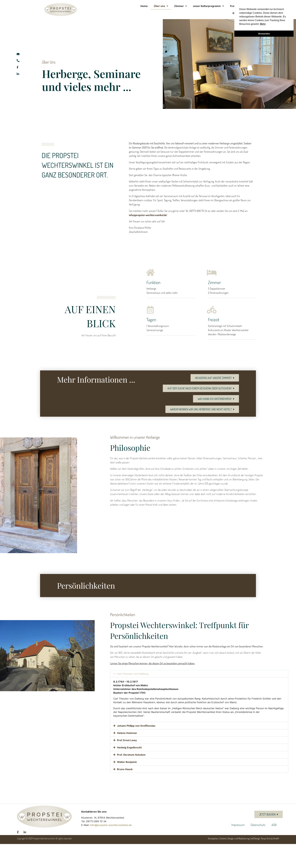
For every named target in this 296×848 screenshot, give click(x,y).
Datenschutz (258, 825)
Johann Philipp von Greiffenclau (136, 725)
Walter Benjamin (127, 761)
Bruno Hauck (125, 769)
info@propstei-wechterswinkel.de (148, 215)
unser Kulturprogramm (207, 6)
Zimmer (179, 6)
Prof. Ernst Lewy (127, 740)
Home (144, 6)
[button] (199, 673)
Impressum (238, 825)
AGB (274, 825)
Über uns (159, 6)
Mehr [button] (263, 24)
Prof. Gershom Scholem (131, 754)
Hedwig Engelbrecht (129, 747)
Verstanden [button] (264, 33)
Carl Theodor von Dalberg (132, 673)
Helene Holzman (127, 733)
